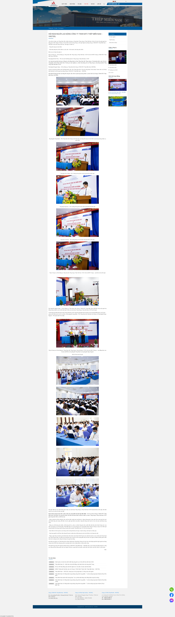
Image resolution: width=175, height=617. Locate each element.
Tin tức (86, 4)
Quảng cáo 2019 (113, 70)
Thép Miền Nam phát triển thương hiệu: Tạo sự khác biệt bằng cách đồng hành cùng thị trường (77, 577)
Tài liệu (79, 4)
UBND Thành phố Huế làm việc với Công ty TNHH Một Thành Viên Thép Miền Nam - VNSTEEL (77, 569)
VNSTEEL (66, 592)
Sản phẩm (72, 4)
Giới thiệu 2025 (113, 65)
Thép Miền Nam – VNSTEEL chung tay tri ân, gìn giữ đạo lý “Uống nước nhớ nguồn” (74, 571)
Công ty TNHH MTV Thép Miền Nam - (56, 592)
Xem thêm (111, 72)
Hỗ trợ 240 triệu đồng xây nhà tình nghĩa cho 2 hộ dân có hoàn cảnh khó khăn (73, 566)
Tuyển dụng (112, 39)
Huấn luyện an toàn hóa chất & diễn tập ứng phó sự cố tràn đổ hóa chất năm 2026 (74, 562)
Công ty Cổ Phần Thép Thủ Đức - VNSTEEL (84, 592)
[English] (115, 1)
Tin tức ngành (112, 36)
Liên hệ (99, 4)
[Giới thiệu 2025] (118, 57)
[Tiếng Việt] (113, 1)
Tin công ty (111, 34)
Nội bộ (92, 4)
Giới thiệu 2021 (113, 67)
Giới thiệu (64, 4)
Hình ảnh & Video (113, 42)
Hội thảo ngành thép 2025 (115, 103)
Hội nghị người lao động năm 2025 (117, 86)
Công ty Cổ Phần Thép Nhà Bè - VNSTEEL (110, 592)
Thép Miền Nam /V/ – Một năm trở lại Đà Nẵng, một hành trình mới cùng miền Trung (74, 564)
